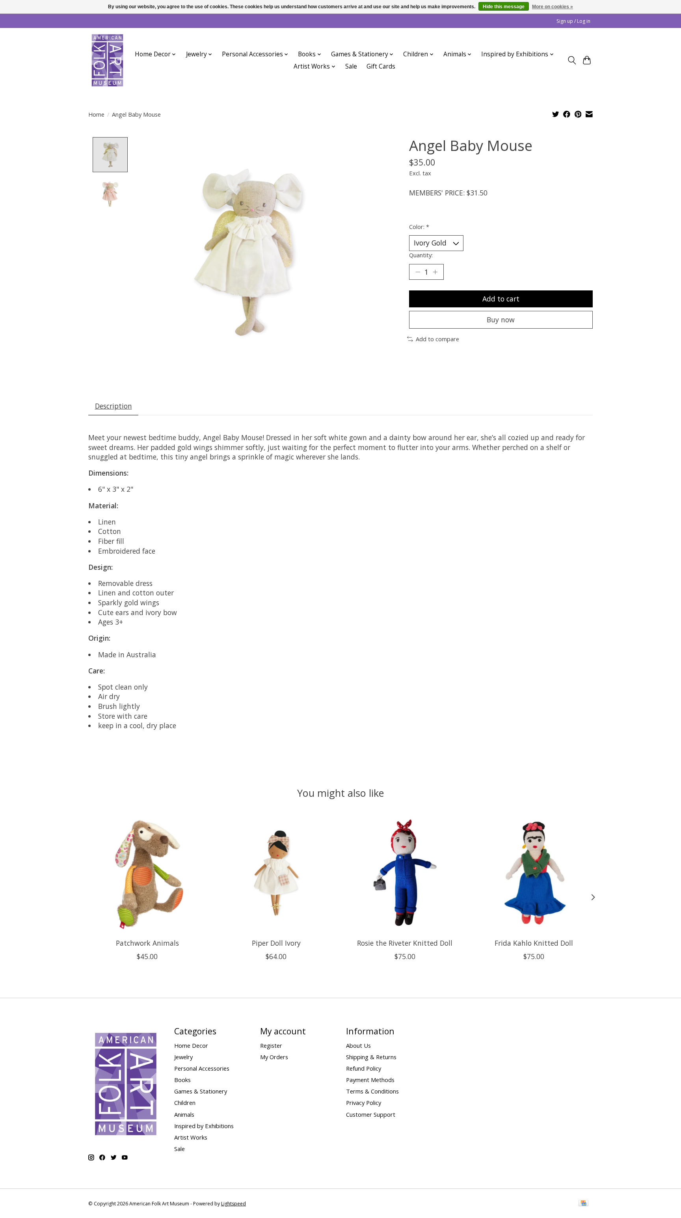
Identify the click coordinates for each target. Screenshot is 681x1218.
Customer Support (370, 1114)
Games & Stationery (200, 1091)
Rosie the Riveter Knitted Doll (404, 943)
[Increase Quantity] (435, 271)
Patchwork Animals (147, 943)
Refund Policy (363, 1068)
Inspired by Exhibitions (204, 1126)
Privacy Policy (363, 1102)
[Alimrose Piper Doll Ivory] (276, 873)
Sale (351, 66)
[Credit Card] (583, 1204)
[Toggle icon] (571, 60)
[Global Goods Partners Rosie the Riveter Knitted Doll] (405, 873)
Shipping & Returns (371, 1057)
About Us (358, 1045)
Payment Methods (370, 1080)
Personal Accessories (201, 1068)
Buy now (501, 319)
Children (184, 1102)
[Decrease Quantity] (417, 271)
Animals (184, 1114)
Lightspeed (233, 1203)
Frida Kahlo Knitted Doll (534, 943)
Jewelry (183, 1057)
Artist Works (190, 1137)
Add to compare (437, 339)
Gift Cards (381, 66)
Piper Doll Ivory (276, 943)
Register (271, 1045)
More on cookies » (552, 6)
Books (182, 1080)
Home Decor (191, 1045)
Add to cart (500, 298)
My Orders (274, 1057)
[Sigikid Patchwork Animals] (147, 873)
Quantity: (421, 255)
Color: (419, 227)
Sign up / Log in (573, 21)
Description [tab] (113, 406)
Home (96, 114)
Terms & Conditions (372, 1091)
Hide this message (504, 6)
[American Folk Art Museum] (107, 60)
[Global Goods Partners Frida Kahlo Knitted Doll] (534, 873)
